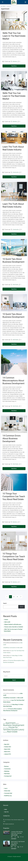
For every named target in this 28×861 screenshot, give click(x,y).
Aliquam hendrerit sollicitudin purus (12, 624)
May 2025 (6, 744)
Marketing (5, 732)
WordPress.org (8, 795)
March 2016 (7, 751)
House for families (10, 728)
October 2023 (7, 746)
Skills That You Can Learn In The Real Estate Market (14, 36)
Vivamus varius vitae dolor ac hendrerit (13, 626)
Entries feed (7, 790)
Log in (5, 788)
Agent (4, 723)
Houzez (14, 729)
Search (5, 603)
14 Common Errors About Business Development (11, 438)
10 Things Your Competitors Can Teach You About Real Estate (14, 496)
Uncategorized (7, 776)
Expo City (6, 811)
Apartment (10, 723)
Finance (7, 727)
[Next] (20, 596)
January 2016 (7, 754)
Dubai (5, 809)
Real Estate (15, 284)
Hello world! (7, 622)
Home (4, 6)
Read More (14, 66)
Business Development (13, 725)
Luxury (21, 729)
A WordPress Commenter (9, 647)
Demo (4, 727)
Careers (6, 619)
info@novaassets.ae (9, 824)
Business (15, 61)
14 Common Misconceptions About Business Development (13, 380)
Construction (16, 172)
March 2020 (7, 749)
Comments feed (8, 793)
